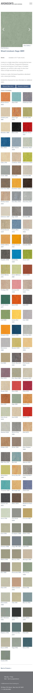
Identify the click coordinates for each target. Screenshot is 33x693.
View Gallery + (27, 45)
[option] (16, 29)
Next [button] (29, 29)
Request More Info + (8, 86)
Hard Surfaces (5, 48)
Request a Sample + (23, 86)
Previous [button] (3, 29)
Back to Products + (6, 668)
